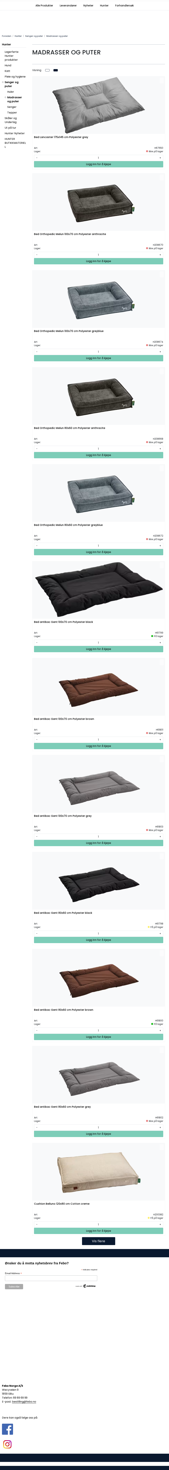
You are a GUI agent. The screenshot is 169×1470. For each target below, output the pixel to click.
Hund (8, 65)
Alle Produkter (44, 5)
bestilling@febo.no (24, 1402)
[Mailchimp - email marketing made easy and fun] (85, 1285)
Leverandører (68, 5)
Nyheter (88, 5)
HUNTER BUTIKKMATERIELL (15, 143)
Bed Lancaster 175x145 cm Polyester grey (61, 137)
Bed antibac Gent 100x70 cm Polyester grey (63, 816)
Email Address (13, 1273)
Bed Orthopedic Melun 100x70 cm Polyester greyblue (68, 331)
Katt (7, 71)
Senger (12, 107)
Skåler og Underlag (11, 120)
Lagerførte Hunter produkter (11, 56)
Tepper (12, 112)
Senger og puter (11, 84)
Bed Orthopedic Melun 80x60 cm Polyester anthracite (69, 428)
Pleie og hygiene (15, 76)
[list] (47, 70)
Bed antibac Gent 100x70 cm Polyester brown (64, 719)
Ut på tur (10, 128)
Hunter (104, 5)
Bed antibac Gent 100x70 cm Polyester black (63, 622)
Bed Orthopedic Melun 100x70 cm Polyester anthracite (70, 234)
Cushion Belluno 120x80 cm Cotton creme (61, 1204)
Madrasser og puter (14, 99)
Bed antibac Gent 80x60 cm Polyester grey (62, 1107)
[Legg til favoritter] (162, 80)
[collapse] (25, 65)
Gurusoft (84, 1464)
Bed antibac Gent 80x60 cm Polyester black (63, 913)
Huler (10, 92)
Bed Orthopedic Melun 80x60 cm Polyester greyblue (68, 525)
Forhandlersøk (124, 5)
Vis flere (98, 1241)
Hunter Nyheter (15, 133)
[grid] (55, 70)
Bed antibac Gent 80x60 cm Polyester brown (63, 1010)
